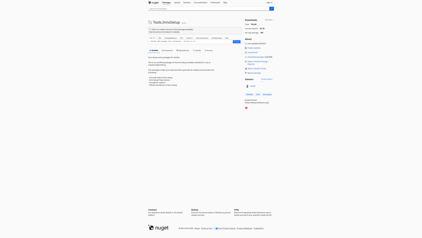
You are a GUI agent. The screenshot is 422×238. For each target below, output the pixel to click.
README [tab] (154, 50)
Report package (254, 73)
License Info (253, 52)
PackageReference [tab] (171, 38)
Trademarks (259, 228)
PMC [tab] (159, 38)
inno (258, 94)
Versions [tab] (209, 50)
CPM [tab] (181, 38)
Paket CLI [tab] (189, 38)
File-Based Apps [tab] (217, 38)
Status (194, 209)
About (197, 228)
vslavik (253, 86)
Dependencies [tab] (183, 50)
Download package (256, 57)
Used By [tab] (197, 50)
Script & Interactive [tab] (202, 38)
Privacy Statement (244, 228)
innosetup (267, 94)
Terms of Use (206, 228)
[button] (237, 41)
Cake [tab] (226, 38)
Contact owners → (267, 80)
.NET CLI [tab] (152, 38)
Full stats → (269, 20)
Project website (254, 48)
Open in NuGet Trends (257, 68)
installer (249, 94)
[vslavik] (247, 86)
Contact (152, 209)
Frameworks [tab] (168, 50)
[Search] (271, 9)
